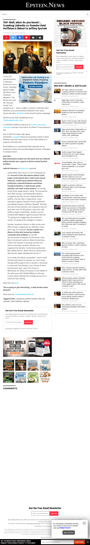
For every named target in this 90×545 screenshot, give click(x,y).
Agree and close (69, 532)
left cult (41, 299)
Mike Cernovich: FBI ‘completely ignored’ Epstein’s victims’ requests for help (74, 245)
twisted (26, 301)
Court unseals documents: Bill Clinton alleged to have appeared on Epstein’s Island (73, 235)
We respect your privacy (33, 523)
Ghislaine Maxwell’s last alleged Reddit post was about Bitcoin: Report (73, 112)
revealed (16, 137)
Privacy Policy (45, 537)
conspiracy (20, 299)
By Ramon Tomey (74, 106)
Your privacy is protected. (12, 328)
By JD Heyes (73, 228)
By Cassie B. (73, 191)
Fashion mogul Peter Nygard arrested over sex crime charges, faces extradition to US (73, 154)
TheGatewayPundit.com (12, 120)
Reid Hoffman (16, 301)
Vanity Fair (24, 168)
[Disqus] (27, 419)
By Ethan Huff (72, 117)
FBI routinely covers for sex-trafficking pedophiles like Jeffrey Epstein (74, 307)
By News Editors (73, 96)
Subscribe (79, 542)
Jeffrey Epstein (31, 299)
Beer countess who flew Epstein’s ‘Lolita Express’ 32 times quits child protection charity (74, 270)
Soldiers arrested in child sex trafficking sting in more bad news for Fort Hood (74, 187)
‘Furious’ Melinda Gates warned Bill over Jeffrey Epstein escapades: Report (74, 144)
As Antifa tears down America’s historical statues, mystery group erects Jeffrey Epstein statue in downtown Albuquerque (73, 295)
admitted (20, 113)
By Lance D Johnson (75, 214)
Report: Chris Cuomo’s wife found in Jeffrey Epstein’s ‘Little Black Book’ (74, 122)
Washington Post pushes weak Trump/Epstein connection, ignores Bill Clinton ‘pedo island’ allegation (74, 197)
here (16, 283)
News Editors (20, 33)
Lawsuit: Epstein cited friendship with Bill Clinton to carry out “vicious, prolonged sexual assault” (74, 177)
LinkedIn (6, 301)
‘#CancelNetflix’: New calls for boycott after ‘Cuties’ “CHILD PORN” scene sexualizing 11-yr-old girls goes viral (74, 165)
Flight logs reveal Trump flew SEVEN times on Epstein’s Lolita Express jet (73, 102)
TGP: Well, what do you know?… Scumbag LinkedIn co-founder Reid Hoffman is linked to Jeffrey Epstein (74, 92)
